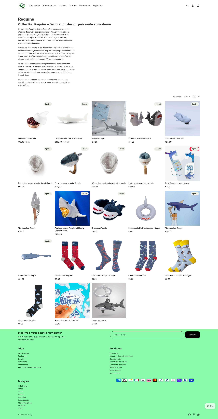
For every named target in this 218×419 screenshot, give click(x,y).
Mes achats (23, 364)
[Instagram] (193, 414)
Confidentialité (115, 359)
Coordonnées (115, 370)
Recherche (22, 356)
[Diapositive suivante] (49, 118)
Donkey (21, 394)
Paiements (22, 362)
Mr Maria (22, 406)
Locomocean (23, 400)
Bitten (20, 389)
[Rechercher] (187, 5)
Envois (20, 359)
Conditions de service (118, 362)
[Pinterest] (198, 414)
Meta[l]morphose (25, 403)
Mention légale (116, 367)
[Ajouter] (122, 132)
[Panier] (198, 5)
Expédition (114, 353)
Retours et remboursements (29, 367)
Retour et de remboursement (121, 356)
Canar (20, 392)
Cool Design (28, 415)
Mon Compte (23, 353)
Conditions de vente (118, 364)
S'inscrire (192, 335)
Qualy (20, 408)
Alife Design (23, 386)
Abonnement (115, 373)
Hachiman (22, 397)
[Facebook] (189, 414)
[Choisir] (86, 269)
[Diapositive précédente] (22, 118)
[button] (187, 96)
